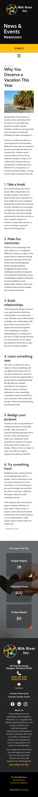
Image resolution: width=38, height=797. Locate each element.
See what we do (18, 764)
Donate (19, 48)
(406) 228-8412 (19, 677)
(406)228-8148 (19, 679)
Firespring (23, 790)
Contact (19, 688)
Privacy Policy (19, 780)
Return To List (12, 529)
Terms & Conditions (19, 783)
